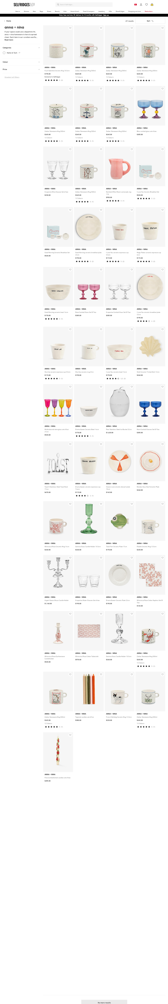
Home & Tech (13, 53)
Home (8, 21)
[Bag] (152, 4)
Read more (9, 40)
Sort (148, 21)
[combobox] (86, 4)
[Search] (58, 4)
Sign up (106, 15)
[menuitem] (17, 11)
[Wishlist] (146, 4)
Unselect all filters (12, 77)
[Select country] (135, 4)
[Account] (141, 4)
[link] (58, 71)
